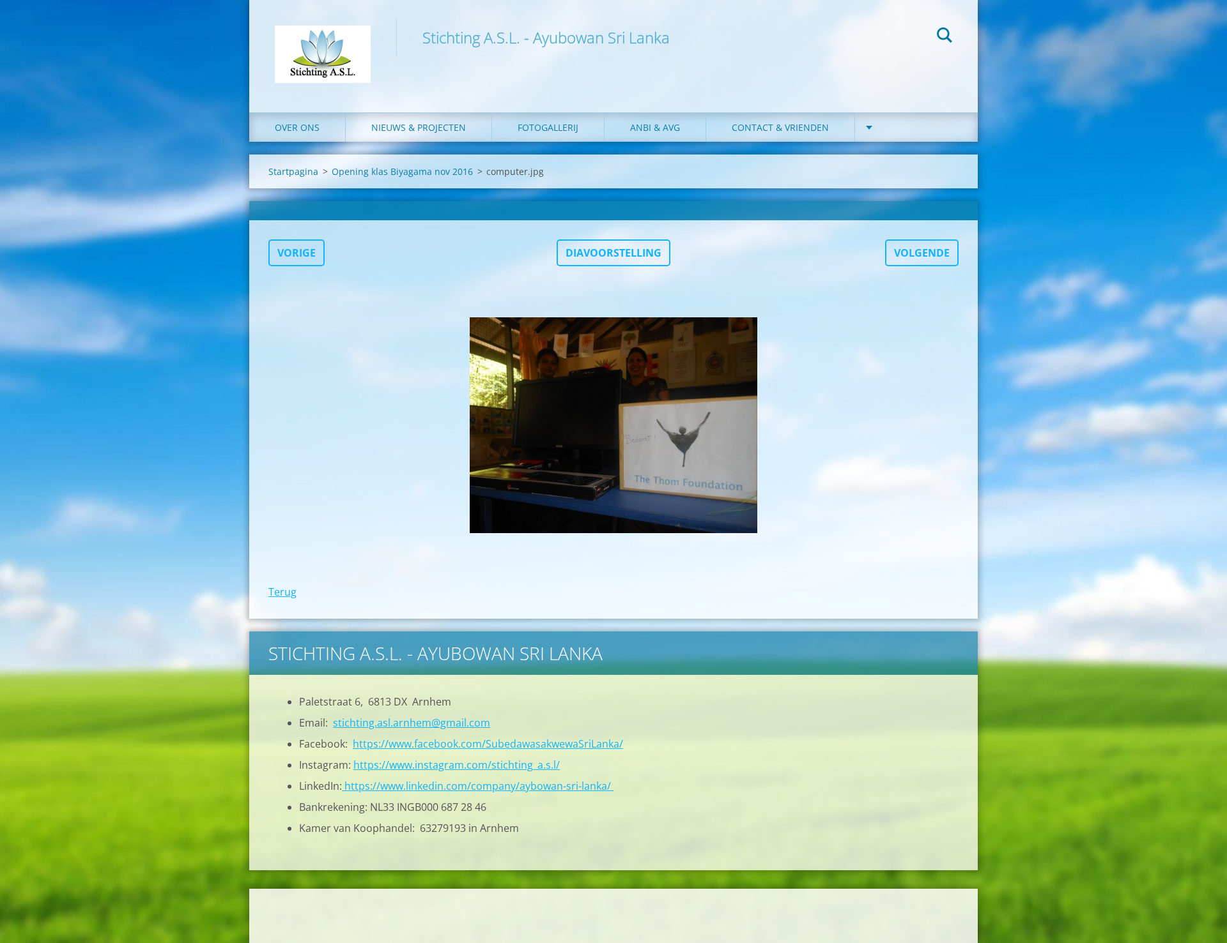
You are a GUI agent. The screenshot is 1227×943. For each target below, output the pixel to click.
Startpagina (293, 171)
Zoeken (944, 37)
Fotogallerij (548, 127)
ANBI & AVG (655, 127)
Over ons (297, 127)
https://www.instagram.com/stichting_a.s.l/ (456, 765)
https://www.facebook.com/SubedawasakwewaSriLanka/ (488, 744)
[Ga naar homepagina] (322, 43)
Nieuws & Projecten (418, 127)
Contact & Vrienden (780, 127)
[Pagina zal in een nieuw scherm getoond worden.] (613, 425)
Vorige (296, 253)
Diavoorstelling (613, 253)
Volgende (922, 253)
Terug (282, 592)
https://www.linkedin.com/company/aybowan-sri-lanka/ (478, 786)
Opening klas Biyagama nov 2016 (402, 171)
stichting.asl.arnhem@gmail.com (411, 723)
